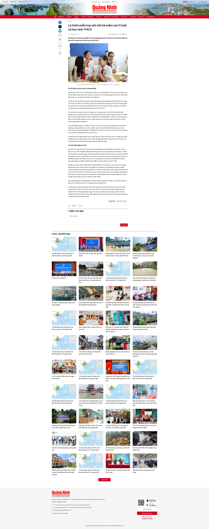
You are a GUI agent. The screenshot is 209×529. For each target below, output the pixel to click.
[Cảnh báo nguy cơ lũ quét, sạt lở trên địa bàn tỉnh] (118, 438)
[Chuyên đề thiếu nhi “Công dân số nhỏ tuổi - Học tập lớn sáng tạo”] (118, 416)
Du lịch (98, 16)
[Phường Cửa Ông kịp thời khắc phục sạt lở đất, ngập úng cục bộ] (64, 416)
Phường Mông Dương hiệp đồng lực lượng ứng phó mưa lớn (144, 328)
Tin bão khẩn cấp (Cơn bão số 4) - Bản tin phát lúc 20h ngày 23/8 (63, 255)
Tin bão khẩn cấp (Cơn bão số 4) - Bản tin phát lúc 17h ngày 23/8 (117, 279)
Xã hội (76, 16)
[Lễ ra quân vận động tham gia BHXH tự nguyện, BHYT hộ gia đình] (91, 485)
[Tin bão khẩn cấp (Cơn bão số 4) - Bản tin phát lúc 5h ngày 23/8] (145, 367)
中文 (195, 1)
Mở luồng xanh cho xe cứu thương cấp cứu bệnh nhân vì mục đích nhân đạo (145, 403)
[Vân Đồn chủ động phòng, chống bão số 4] (64, 438)
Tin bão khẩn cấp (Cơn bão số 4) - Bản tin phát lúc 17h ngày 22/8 (90, 449)
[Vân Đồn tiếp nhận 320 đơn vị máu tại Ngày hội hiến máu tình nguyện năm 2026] (64, 485)
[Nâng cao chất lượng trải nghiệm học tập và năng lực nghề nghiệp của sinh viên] (118, 367)
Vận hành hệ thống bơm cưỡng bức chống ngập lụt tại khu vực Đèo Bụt (144, 279)
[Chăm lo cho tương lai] (64, 268)
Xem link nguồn (121, 201)
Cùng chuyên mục (61, 233)
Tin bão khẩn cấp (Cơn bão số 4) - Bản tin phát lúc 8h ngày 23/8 (90, 377)
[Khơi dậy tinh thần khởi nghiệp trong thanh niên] (145, 438)
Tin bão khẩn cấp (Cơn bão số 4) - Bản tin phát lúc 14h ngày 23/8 (63, 328)
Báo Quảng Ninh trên (113, 34)
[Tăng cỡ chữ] (60, 43)
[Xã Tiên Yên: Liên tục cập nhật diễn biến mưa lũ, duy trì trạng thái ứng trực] (91, 268)
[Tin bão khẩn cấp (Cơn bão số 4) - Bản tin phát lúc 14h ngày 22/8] (91, 461)
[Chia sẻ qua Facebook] (60, 22)
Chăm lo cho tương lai (59, 278)
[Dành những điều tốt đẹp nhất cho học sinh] (91, 318)
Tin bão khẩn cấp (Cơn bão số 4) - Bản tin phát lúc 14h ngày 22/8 (90, 471)
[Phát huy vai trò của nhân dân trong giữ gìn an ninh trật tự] (145, 485)
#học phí (74, 205)
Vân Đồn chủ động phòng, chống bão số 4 (64, 449)
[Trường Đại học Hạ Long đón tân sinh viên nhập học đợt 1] (91, 510)
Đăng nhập (203, 1)
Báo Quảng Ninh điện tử (104, 9)
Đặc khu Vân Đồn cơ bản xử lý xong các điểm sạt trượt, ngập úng (90, 426)
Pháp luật (124, 16)
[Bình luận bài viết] (60, 53)
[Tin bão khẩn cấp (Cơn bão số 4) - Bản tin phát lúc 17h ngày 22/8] (91, 438)
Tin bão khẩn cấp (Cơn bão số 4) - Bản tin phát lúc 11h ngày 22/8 (117, 520)
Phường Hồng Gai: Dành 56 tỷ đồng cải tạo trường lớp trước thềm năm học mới (63, 472)
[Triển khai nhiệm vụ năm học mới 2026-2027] (118, 485)
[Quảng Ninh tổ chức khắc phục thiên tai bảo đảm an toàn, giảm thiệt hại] (118, 244)
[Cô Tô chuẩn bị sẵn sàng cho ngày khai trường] (64, 367)
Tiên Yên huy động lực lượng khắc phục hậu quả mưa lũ (90, 353)
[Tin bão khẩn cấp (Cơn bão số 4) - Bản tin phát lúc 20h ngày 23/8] (64, 244)
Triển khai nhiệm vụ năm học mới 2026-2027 (116, 496)
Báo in (115, 2)
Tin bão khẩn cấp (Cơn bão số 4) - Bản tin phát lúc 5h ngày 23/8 (144, 377)
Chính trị (61, 16)
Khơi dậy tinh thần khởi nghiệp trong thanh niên (144, 449)
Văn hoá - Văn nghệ (87, 16)
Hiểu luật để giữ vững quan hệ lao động (144, 471)
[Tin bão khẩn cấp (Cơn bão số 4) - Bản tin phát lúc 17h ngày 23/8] (118, 268)
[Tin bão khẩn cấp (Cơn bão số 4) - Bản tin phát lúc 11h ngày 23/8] (64, 342)
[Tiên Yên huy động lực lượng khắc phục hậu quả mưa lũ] (91, 342)
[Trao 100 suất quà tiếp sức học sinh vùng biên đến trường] (145, 416)
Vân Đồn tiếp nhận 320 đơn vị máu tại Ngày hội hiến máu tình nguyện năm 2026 (63, 497)
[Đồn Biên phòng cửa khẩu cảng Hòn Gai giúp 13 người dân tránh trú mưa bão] (118, 293)
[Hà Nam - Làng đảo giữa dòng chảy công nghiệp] (64, 293)
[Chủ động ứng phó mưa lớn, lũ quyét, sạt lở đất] (64, 510)
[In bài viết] (60, 39)
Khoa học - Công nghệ (111, 16)
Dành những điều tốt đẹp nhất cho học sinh (90, 328)
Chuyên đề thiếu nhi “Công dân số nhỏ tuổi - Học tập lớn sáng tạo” (117, 426)
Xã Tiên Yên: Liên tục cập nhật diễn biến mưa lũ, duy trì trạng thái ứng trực (90, 280)
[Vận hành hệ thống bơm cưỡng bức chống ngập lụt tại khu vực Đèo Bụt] (145, 268)
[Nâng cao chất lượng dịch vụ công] (145, 510)
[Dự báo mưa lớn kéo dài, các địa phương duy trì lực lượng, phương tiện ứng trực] (145, 342)
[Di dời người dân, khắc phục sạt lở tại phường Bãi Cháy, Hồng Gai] (91, 293)
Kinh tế (69, 16)
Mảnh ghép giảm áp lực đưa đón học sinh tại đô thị (118, 353)
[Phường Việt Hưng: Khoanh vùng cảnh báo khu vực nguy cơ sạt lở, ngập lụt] (145, 244)
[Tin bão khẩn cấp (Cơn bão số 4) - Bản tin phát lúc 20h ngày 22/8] (118, 391)
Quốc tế (140, 16)
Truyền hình (97, 2)
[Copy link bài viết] (60, 35)
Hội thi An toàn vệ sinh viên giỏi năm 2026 (90, 255)
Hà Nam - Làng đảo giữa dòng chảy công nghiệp (63, 304)
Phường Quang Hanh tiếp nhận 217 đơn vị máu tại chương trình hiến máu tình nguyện (145, 305)
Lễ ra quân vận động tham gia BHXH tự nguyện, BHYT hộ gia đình (90, 496)
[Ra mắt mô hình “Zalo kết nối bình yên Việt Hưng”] (118, 461)
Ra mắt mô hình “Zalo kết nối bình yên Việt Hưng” (118, 471)
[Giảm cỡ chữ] (60, 48)
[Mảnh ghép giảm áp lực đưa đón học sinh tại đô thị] (118, 342)
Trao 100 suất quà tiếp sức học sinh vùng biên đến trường (144, 426)
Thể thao (133, 16)
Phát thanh (107, 2)
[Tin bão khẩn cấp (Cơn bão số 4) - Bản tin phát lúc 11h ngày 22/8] (118, 510)
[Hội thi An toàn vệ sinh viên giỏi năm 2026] (91, 244)
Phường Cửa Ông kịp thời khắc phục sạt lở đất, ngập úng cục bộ (63, 426)
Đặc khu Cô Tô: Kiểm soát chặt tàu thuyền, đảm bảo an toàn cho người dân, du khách (117, 329)
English (191, 1)
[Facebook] (184, 2)
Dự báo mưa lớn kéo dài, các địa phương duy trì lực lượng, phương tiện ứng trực (145, 354)
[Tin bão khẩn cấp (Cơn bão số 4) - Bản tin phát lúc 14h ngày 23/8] (64, 318)
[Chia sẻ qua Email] (60, 31)
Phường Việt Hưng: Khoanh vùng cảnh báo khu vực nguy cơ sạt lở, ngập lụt (143, 256)
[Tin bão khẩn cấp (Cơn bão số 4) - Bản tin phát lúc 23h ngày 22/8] (64, 391)
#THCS (81, 205)
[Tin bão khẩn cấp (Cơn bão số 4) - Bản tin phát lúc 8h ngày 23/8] (91, 367)
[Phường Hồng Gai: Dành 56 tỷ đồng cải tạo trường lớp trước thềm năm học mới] (64, 461)
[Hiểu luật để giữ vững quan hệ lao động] (145, 461)
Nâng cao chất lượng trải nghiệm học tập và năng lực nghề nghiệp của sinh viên (118, 378)
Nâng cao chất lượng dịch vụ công (144, 519)
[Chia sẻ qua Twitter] (60, 26)
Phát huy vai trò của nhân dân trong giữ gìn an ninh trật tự (144, 496)
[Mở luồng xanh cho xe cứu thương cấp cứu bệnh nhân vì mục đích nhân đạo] (145, 391)
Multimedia (150, 16)
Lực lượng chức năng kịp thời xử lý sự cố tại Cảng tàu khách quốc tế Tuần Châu (91, 403)
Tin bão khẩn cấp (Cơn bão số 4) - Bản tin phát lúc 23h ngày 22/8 (63, 402)
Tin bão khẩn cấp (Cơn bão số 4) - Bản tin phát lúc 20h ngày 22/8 (117, 402)
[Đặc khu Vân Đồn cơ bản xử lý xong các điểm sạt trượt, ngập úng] (91, 416)
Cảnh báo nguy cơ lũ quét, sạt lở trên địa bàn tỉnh (118, 449)
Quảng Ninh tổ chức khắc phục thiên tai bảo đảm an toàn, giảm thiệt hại (118, 255)
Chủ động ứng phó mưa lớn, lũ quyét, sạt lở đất (64, 520)
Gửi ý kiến (123, 225)
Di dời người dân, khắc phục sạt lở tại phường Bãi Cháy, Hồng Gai (91, 304)
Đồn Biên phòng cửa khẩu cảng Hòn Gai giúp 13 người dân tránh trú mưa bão (117, 305)
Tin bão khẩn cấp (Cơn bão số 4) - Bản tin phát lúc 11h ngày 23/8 (63, 353)
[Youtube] (187, 2)
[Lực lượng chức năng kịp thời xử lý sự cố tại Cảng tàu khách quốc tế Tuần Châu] (91, 391)
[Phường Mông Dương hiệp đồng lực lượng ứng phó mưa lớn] (145, 318)
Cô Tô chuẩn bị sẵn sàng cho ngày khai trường (63, 377)
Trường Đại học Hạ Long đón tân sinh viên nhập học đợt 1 (91, 520)
